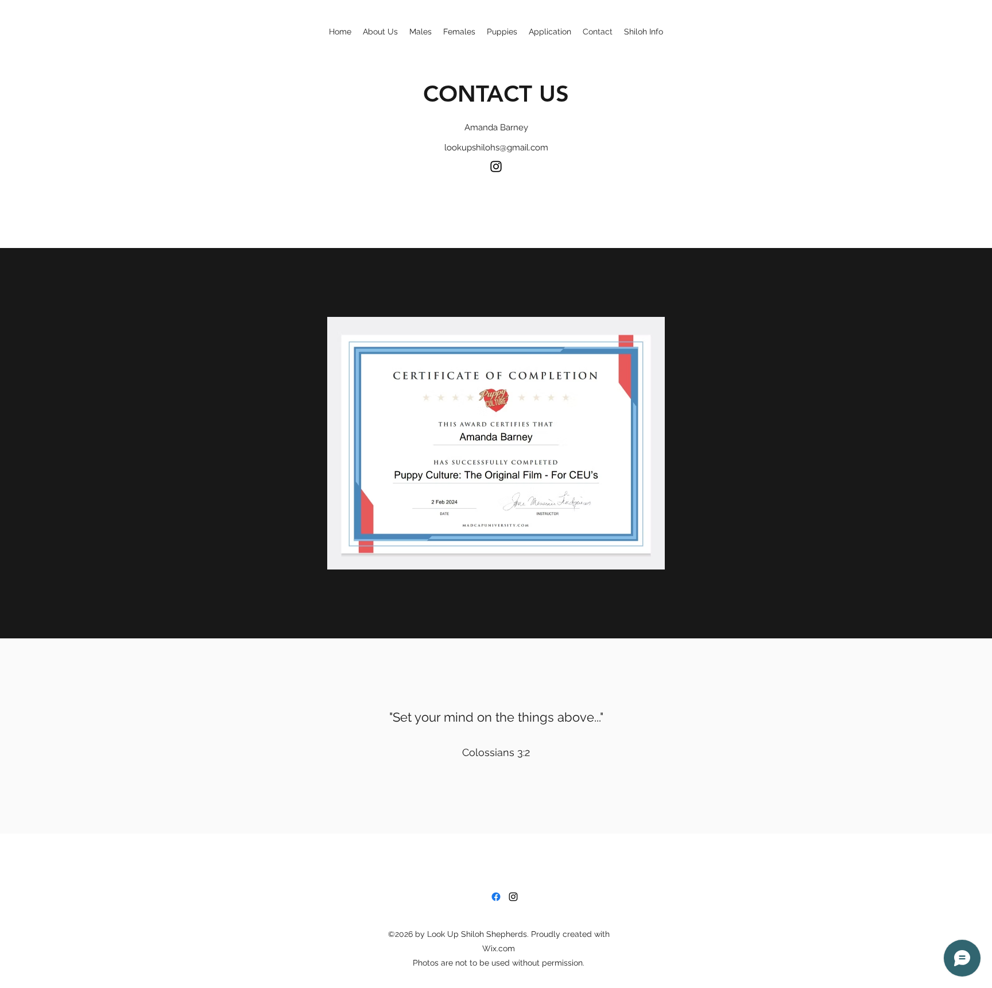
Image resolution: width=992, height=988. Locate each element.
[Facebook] (496, 896)
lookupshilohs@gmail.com (496, 147)
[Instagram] (496, 166)
